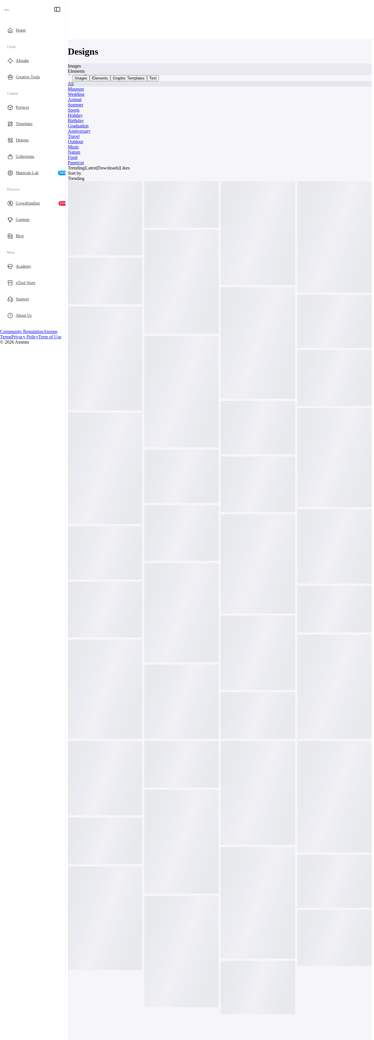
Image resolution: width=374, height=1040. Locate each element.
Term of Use (49, 336)
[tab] (81, 78)
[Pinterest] (16, 326)
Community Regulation (21, 331)
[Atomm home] (7, 9)
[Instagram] (7, 326)
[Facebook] (2, 326)
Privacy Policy (24, 336)
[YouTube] (11, 326)
